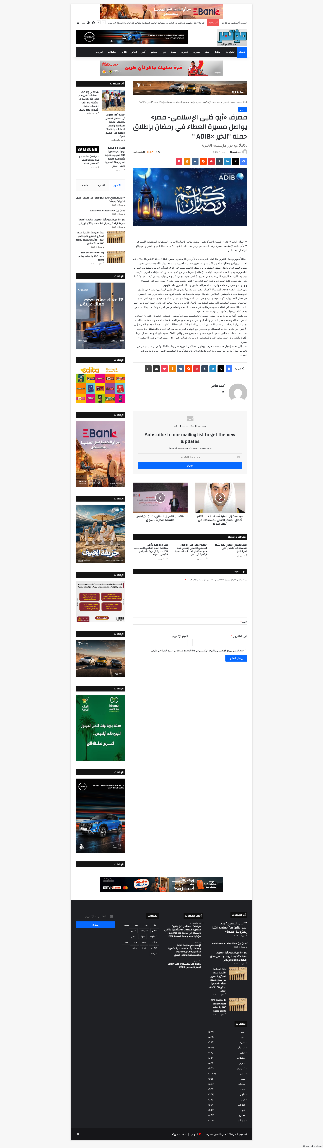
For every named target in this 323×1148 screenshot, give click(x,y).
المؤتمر (194, 1134)
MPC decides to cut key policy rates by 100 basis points (91, 256)
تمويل (242, 52)
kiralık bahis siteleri (313, 1146)
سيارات (196, 52)
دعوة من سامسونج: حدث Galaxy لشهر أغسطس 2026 (89, 160)
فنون (164, 52)
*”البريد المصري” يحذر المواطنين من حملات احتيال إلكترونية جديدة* (100, 200)
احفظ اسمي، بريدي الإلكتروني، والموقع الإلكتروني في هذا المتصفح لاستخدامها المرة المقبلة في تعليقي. (197, 650)
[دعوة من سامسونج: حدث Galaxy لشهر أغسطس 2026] (87, 149)
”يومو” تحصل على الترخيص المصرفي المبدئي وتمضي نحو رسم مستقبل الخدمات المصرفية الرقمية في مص (191, 550)
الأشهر (117, 185)
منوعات (241, 1120)
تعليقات (84, 185)
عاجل (242, 1094)
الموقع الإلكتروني (180, 636)
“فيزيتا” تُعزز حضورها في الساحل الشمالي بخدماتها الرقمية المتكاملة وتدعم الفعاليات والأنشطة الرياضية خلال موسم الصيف (115, 126)
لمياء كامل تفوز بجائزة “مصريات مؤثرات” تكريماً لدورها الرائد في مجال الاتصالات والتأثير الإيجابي (102, 221)
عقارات (184, 52)
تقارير (124, 52)
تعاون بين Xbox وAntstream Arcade (107, 210)
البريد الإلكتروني (239, 636)
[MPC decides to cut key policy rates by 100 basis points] (116, 257)
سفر (207, 52)
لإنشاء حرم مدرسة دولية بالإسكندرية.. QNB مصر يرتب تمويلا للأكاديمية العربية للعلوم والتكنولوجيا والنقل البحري (115, 157)
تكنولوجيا (230, 52)
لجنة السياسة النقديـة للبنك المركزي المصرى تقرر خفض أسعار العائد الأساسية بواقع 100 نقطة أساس (90, 238)
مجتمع (154, 52)
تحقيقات (112, 52)
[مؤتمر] (232, 37)
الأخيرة (101, 185)
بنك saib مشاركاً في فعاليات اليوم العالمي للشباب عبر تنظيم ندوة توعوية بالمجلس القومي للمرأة (151, 550)
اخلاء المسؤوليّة (179, 1134)
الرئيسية (241, 102)
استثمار (217, 52)
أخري (242, 1037)
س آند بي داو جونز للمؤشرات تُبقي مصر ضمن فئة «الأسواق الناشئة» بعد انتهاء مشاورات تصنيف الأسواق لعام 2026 (89, 101)
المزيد (100, 52)
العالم (134, 52)
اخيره (242, 1042)
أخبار (143, 52)
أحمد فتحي (236, 152)
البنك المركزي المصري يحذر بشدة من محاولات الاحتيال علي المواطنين (231, 548)
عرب (242, 1099)
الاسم (243, 622)
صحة (173, 52)
